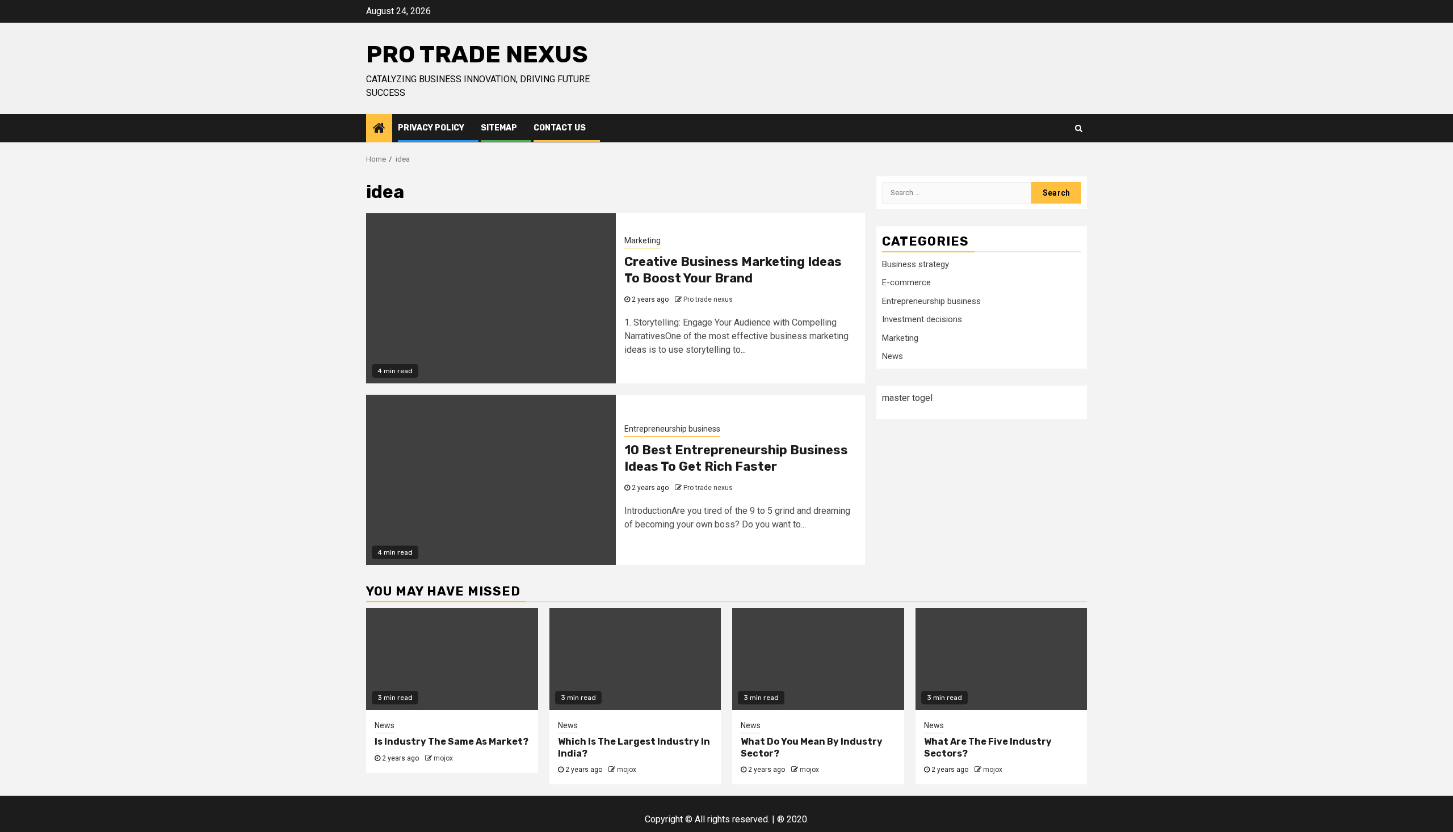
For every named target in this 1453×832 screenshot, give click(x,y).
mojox (443, 758)
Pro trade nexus (477, 54)
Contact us (560, 128)
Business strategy (915, 264)
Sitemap (499, 128)
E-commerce (906, 282)
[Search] (1079, 128)
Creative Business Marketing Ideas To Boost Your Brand (733, 270)
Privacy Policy (431, 128)
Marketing (642, 240)
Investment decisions (922, 319)
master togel (907, 397)
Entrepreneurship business (672, 428)
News (892, 356)
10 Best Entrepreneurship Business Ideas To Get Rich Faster (736, 458)
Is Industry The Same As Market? (451, 741)
